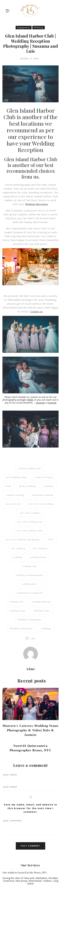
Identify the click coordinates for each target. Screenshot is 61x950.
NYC (51, 539)
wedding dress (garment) (29, 593)
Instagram (40, 403)
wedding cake (29, 566)
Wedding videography (21, 628)
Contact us (36, 311)
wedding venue (18, 611)
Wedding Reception (36, 204)
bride (8, 486)
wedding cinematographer (29, 575)
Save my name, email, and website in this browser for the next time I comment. (30, 808)
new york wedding (30, 513)
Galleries (30, 941)
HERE (30, 400)
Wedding (38, 27)
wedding (17, 557)
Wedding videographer (30, 620)
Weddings (27, 938)
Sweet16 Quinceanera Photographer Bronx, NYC (30, 748)
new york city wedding (41, 504)
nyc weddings (40, 548)
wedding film (16, 602)
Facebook (52, 403)
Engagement (23, 27)
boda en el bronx (44, 477)
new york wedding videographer (23, 539)
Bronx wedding (27, 486)
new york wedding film (29, 522)
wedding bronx (38, 557)
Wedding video (42, 611)
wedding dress (29, 584)
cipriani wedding (15, 495)
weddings (46, 628)
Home (11, 938)
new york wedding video (30, 531)
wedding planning (40, 602)
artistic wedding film (29, 468)
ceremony (49, 486)
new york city (13, 504)
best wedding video (16, 477)
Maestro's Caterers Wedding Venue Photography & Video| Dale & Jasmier (30, 730)
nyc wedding (18, 548)
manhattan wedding (43, 495)
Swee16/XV (46, 938)
